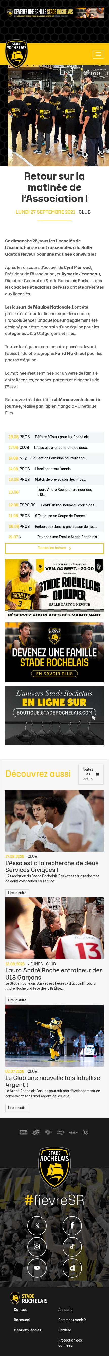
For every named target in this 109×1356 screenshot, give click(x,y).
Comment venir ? (72, 1320)
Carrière (64, 1330)
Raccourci (22, 1320)
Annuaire (65, 1310)
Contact (20, 1310)
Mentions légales (27, 1330)
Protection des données (70, 1343)
